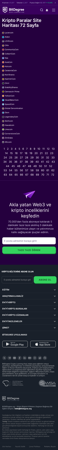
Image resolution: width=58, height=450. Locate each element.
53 (5, 170)
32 (47, 157)
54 (10, 170)
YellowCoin (9, 96)
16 (16, 153)
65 (16, 174)
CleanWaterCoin (12, 100)
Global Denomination (14, 108)
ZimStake (9, 138)
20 (36, 153)
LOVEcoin (9, 41)
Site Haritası (6, 446)
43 (53, 161)
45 (13, 166)
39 (31, 161)
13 (53, 148)
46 (18, 166)
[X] (4, 358)
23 (51, 153)
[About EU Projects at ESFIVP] (12, 382)
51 (45, 166)
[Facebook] (19, 358)
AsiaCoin (8, 62)
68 (32, 174)
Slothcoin (9, 121)
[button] (47, 10)
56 (21, 170)
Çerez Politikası (34, 446)
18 (26, 153)
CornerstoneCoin (12, 133)
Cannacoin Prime (12, 91)
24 (5, 157)
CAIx (7, 45)
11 (43, 148)
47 (24, 166)
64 (10, 174)
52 (50, 166)
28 (26, 157)
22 (46, 153)
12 (48, 148)
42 (47, 161)
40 (37, 161)
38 (26, 161)
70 (42, 174)
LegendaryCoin (11, 117)
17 (21, 153)
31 (42, 157)
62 (52, 170)
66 (21, 174)
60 (42, 170)
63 (5, 174)
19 (31, 153)
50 (40, 166)
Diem (7, 112)
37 (21, 161)
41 (42, 161)
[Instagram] (35, 358)
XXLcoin (8, 142)
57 (26, 170)
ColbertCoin (10, 54)
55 (16, 170)
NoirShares (9, 75)
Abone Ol (45, 279)
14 (6, 153)
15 (11, 153)
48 (29, 166)
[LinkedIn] (25, 358)
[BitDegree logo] (10, 398)
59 (37, 170)
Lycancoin (9, 32)
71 (47, 174)
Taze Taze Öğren (29, 250)
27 (21, 157)
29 (32, 157)
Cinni (7, 83)
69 (37, 174)
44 (7, 166)
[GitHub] (45, 358)
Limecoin (9, 129)
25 (10, 157)
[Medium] (30, 358)
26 (16, 157)
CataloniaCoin (11, 70)
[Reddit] (40, 358)
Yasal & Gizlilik (20, 446)
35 (10, 161)
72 (52, 174)
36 (15, 161)
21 (41, 153)
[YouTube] (14, 358)
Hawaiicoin (9, 125)
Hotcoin (8, 66)
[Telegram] (9, 358)
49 (35, 166)
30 (37, 157)
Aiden (7, 37)
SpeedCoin (9, 104)
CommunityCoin (12, 49)
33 (52, 157)
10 (38, 148)
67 (26, 174)
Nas (6, 58)
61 (47, 170)
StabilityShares (11, 87)
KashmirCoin (10, 79)
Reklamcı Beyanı (50, 446)
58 (32, 170)
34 (5, 161)
